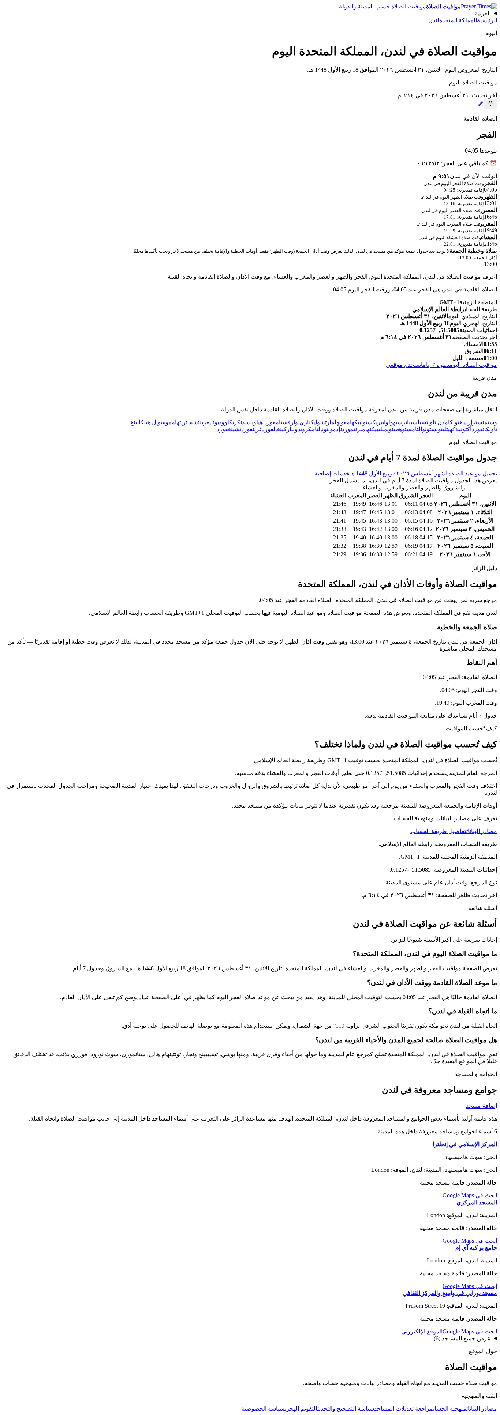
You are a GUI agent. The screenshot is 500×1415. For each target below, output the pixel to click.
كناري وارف (301, 422)
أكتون (466, 429)
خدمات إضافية (332, 473)
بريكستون (372, 422)
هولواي (389, 422)
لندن (433, 20)
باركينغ (285, 429)
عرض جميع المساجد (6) (462, 1338)
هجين (397, 429)
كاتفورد (480, 429)
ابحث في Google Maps (470, 1195)
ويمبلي (385, 429)
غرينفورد (251, 429)
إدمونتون (331, 429)
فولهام (339, 422)
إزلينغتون (462, 422)
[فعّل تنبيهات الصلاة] (490, 104)
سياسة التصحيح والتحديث (345, 1408)
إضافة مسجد (481, 1106)
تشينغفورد (229, 429)
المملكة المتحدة (458, 20)
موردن (347, 429)
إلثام (316, 429)
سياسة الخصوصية (263, 1408)
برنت (358, 429)
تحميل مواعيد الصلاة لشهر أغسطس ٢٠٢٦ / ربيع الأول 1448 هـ (423, 473)
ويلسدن (248, 422)
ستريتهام (182, 422)
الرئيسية (487, 20)
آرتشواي (322, 422)
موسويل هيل (158, 422)
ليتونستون (435, 429)
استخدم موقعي (404, 365)
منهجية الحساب (449, 1408)
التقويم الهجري (301, 1408)
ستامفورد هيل (272, 422)
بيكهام (354, 422)
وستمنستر (484, 422)
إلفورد (269, 429)
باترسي (403, 422)
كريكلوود (229, 422)
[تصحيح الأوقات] (480, 105)
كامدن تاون (440, 422)
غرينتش (201, 422)
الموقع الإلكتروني (422, 1331)
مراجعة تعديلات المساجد (403, 1408)
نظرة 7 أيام (436, 365)
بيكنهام (370, 429)
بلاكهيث (453, 429)
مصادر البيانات (481, 831)
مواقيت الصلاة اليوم (473, 365)
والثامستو (413, 429)
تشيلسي (419, 422)
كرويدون (302, 429)
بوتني (214, 422)
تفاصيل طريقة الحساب (438, 831)
